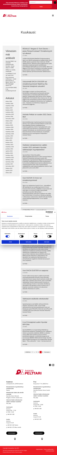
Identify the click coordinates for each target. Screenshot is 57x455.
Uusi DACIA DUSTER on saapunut (35, 270)
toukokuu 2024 (9, 127)
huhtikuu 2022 (9, 155)
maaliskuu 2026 (10, 105)
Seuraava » (47, 352)
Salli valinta (28, 241)
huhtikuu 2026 (9, 103)
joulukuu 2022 (9, 149)
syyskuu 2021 (9, 170)
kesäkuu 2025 (9, 110)
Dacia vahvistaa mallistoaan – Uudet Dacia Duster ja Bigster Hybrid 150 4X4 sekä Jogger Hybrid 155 (11, 81)
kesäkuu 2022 (9, 153)
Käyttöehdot (39, 449)
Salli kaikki (46, 241)
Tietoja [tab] (47, 216)
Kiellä (10, 241)
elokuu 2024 (9, 123)
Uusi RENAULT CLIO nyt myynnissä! (11, 74)
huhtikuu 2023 (9, 144)
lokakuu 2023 (9, 138)
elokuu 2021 (9, 172)
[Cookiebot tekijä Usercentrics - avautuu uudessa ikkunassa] (47, 212)
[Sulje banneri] (54, 212)
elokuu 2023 (9, 140)
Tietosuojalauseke (48, 449)
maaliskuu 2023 (10, 146)
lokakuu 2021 (9, 168)
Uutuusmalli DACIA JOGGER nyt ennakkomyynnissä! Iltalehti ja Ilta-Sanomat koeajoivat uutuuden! (35, 84)
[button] (11, 433)
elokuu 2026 (9, 101)
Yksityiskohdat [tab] (28, 216)
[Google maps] (15, 439)
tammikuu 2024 (10, 134)
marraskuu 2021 (10, 166)
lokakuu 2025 (9, 108)
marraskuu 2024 (10, 118)
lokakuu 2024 (9, 121)
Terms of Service (15, 452)
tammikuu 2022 (10, 162)
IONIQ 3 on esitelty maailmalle (10, 70)
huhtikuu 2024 (9, 129)
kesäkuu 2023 (9, 142)
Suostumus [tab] (10, 216)
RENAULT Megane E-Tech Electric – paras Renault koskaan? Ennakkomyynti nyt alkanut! (37, 51)
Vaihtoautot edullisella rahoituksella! (36, 299)
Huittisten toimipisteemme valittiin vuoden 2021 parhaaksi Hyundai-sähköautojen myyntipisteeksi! (35, 147)
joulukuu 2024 (9, 116)
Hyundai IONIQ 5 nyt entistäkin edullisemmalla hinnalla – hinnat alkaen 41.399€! (11, 64)
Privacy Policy (6, 452)
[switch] (21, 236)
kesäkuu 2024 (9, 125)
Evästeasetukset (50, 451)
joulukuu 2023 (9, 136)
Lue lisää (26, 74)
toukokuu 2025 (9, 112)
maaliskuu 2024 (10, 131)
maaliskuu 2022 (10, 157)
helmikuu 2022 (9, 159)
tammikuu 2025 (10, 114)
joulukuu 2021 (9, 164)
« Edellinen (28, 352)
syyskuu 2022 (9, 151)
